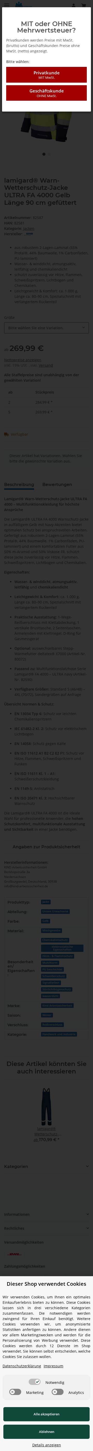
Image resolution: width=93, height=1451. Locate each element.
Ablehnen (46, 1431)
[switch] (35, 1382)
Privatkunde (47, 75)
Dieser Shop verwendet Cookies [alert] (46, 1283)
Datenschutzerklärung (22, 1365)
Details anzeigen (46, 1444)
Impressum (53, 1365)
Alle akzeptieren (46, 1414)
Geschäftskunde (46, 93)
